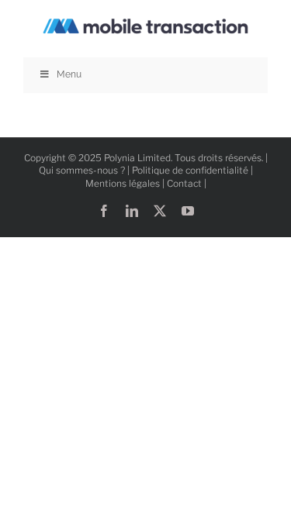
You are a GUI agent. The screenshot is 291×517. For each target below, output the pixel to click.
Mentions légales (122, 183)
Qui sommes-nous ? (82, 170)
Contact (184, 183)
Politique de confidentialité (190, 170)
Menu (69, 74)
